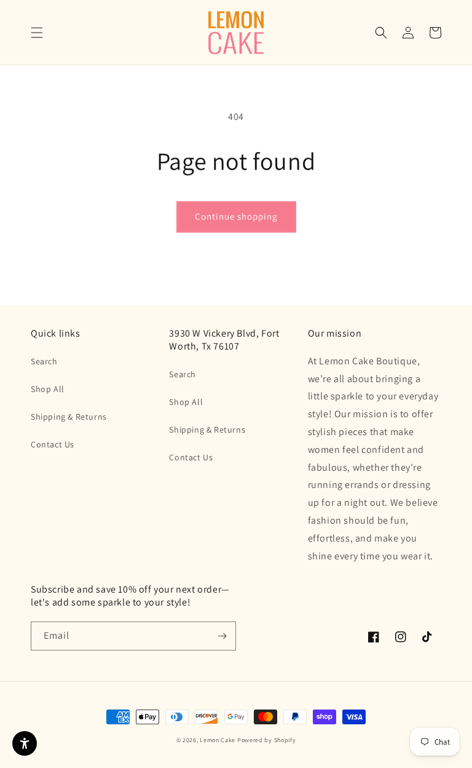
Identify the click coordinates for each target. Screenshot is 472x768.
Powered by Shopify (266, 740)
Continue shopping (236, 216)
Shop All (48, 388)
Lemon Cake (217, 740)
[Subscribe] (221, 636)
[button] (36, 32)
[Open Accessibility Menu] (24, 743)
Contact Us (52, 444)
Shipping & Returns (69, 416)
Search (44, 361)
